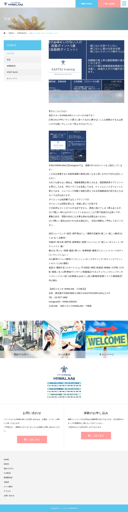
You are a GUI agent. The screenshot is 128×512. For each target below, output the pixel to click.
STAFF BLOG (57, 42)
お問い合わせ (9, 496)
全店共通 (10, 53)
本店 (8, 60)
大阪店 (6, 482)
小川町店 (7, 473)
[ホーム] (4, 33)
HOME (6, 460)
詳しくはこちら (32, 439)
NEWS (6, 464)
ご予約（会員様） (109, 4)
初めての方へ (9, 469)
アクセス (7, 491)
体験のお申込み (86, 4)
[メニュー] (124, 4)
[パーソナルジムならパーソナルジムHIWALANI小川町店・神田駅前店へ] (13, 4)
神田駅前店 (11, 66)
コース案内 (8, 487)
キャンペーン (12, 78)
